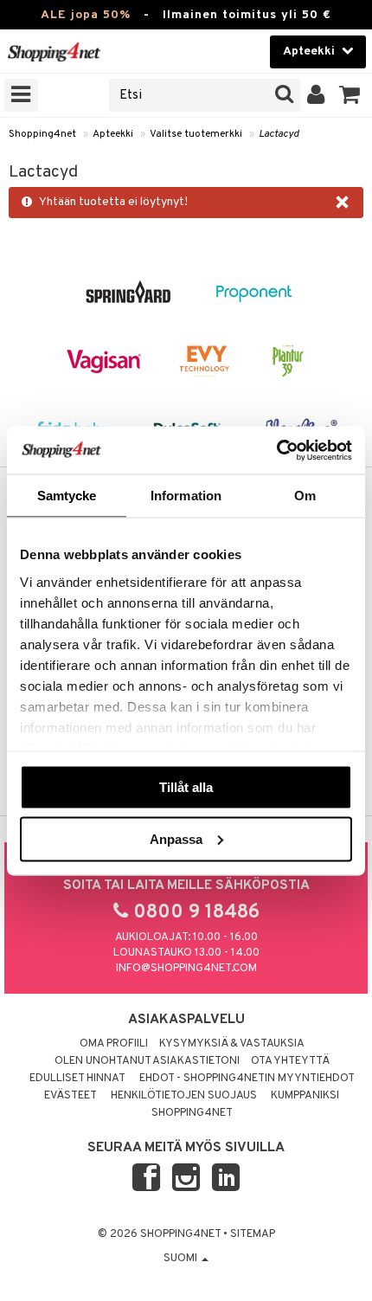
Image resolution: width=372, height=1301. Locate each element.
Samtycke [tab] (67, 495)
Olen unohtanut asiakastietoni (147, 1061)
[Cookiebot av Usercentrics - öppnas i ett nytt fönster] (276, 450)
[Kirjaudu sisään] (316, 95)
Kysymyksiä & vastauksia (232, 1044)
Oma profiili (114, 1044)
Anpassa (176, 838)
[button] (350, 95)
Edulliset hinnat (77, 1078)
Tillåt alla (186, 787)
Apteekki (113, 134)
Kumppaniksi (305, 1096)
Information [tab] (186, 495)
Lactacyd (279, 134)
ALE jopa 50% (86, 15)
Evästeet (70, 1096)
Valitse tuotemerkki (196, 134)
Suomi (182, 1259)
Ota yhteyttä (290, 1061)
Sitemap (252, 1234)
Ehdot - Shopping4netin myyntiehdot (247, 1078)
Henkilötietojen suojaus (184, 1096)
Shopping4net (42, 134)
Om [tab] (305, 495)
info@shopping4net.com (186, 969)
